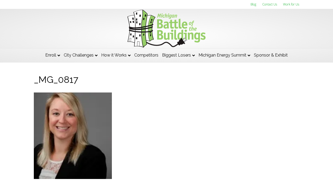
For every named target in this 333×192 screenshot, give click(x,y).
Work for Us (291, 4)
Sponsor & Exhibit (271, 55)
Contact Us (269, 4)
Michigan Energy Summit (222, 55)
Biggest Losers (176, 55)
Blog (253, 4)
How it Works (114, 55)
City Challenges (79, 55)
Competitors (146, 55)
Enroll (50, 55)
